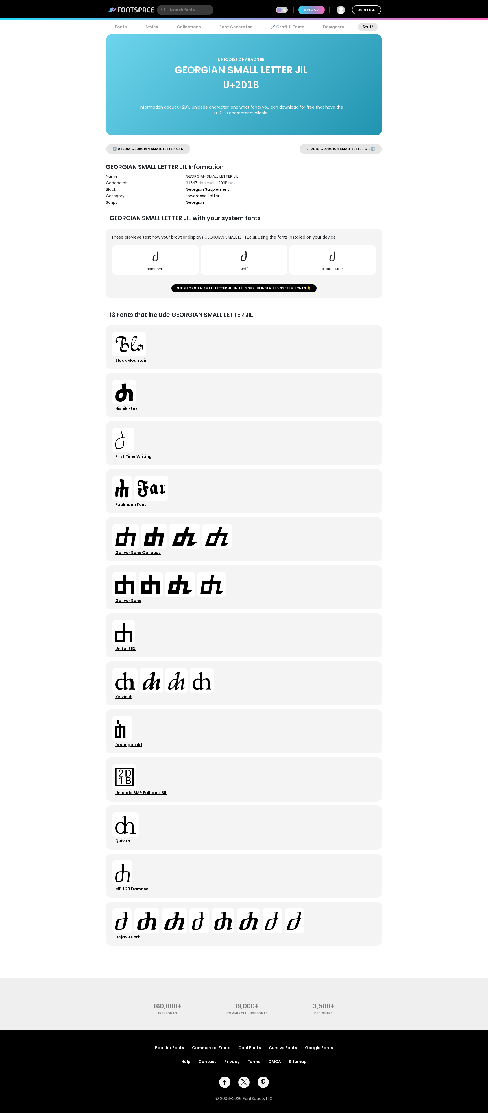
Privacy (231, 1061)
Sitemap (298, 1061)
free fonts (167, 1013)
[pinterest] (263, 1082)
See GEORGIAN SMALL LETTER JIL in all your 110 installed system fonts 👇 (244, 288)
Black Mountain (131, 360)
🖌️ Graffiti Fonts (287, 27)
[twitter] (244, 1082)
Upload (311, 10)
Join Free (366, 10)
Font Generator (235, 27)
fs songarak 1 (128, 745)
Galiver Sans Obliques (138, 552)
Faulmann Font (130, 504)
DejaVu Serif (128, 937)
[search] (185, 10)
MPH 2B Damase (132, 889)
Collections (189, 27)
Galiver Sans (128, 600)
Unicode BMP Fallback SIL (141, 793)
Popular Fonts (169, 1048)
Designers (333, 27)
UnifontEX (125, 648)
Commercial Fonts (211, 1048)
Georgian (195, 202)
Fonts (121, 27)
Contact (207, 1061)
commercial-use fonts (247, 1013)
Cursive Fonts (283, 1048)
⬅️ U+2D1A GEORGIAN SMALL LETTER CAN (148, 149)
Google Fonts (319, 1048)
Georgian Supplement (207, 189)
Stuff (368, 27)
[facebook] (224, 1082)
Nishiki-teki (127, 408)
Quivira (122, 841)
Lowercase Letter (202, 196)
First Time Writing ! (134, 456)
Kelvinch (123, 697)
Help (186, 1061)
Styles (151, 27)
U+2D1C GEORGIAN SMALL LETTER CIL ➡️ (340, 149)
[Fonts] (131, 10)
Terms (253, 1061)
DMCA (274, 1061)
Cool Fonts (249, 1048)
